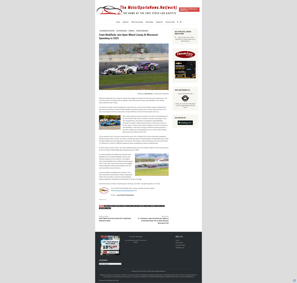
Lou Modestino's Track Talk (107, 30)
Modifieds (131, 30)
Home (118, 22)
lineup (108, 208)
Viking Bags (191, 103)
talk (130, 206)
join (133, 206)
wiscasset (142, 206)
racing (111, 206)
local (147, 206)
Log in (177, 240)
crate (158, 206)
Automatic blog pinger (135, 236)
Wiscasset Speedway (142, 30)
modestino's (117, 206)
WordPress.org (180, 247)
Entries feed (179, 242)
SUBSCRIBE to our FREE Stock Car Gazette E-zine (188, 9)
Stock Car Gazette (137, 22)
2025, (162, 206)
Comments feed (180, 245)
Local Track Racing (122, 30)
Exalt (117, 280)
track (106, 206)
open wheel (103, 208)
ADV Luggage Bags (183, 105)
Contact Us (159, 22)
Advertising (149, 22)
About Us (125, 22)
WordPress (109, 280)
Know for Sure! (170, 22)
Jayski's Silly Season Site (185, 93)
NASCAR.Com (190, 277)
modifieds (153, 206)
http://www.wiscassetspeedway (124, 190)
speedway (124, 206)
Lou (137, 206)
